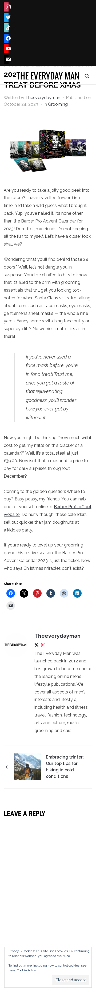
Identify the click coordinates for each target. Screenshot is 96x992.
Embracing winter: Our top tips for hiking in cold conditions (65, 767)
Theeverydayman (42, 97)
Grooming (58, 104)
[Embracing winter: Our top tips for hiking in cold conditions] (27, 766)
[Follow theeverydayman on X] (36, 646)
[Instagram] (43, 646)
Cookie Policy (26, 970)
